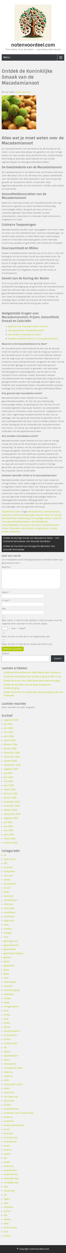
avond (7, 879)
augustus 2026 (11, 720)
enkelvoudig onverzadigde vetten (34, 518)
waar (6, 1203)
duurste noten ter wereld (48, 515)
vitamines (15, 531)
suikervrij (8, 1166)
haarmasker (10, 982)
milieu (5, 528)
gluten (7, 961)
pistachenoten (11, 1109)
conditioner (10, 912)
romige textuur (41, 528)
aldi (5, 863)
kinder (7, 1023)
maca (7, 1060)
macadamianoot (50, 525)
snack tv (8, 1150)
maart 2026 (10, 740)
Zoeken (5, 653)
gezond (7, 957)
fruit (6, 937)
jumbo (7, 1014)
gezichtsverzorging (13, 953)
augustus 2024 (11, 818)
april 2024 (9, 834)
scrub (7, 1129)
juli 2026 (8, 724)
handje (7, 998)
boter (6, 892)
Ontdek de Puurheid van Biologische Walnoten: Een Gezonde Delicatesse (29, 548)
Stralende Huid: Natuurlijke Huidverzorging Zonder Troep (32, 676)
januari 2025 (10, 797)
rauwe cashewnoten (14, 1125)
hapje (7, 1002)
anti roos (8, 875)
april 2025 (9, 785)
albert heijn (10, 859)
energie (7, 933)
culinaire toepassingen (23, 515)
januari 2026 (10, 748)
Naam (6, 592)
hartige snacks (11, 1006)
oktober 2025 (10, 761)
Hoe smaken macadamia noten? (24, 334)
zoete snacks (10, 1227)
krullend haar (10, 1043)
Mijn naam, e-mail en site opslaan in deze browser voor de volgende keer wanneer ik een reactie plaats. (32, 622)
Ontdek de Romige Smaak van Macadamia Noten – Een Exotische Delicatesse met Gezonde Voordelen (31, 540)
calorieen (8, 896)
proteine (8, 1117)
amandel (8, 867)
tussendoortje (11, 1174)
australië (6, 515)
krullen (7, 1039)
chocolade (9, 908)
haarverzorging (11, 990)
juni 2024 (8, 826)
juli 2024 (8, 822)
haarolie (8, 986)
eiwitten (8, 929)
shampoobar (10, 1141)
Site (4, 608)
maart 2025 (10, 789)
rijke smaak (27, 528)
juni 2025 (8, 777)
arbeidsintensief (51, 511)
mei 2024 (8, 830)
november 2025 (12, 756)
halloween (9, 994)
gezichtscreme (11, 945)
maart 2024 (10, 838)
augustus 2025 (11, 769)
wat (5, 1215)
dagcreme (9, 920)
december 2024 (12, 802)
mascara (8, 1076)
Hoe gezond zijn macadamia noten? (26, 330)
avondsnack (10, 884)
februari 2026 (10, 744)
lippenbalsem (11, 1055)
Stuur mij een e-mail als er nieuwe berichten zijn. (27, 644)
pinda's (7, 1105)
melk (6, 1080)
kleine (7, 1027)
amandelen (9, 871)
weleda (7, 1219)
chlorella (8, 904)
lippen (7, 1051)
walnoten (8, 1207)
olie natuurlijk (11, 1096)
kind (6, 1019)
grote (6, 974)
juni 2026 (8, 728)
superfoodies (10, 1170)
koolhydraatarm (12, 1031)
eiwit (6, 924)
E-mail (6, 600)
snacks (7, 1154)
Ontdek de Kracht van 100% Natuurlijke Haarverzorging (32, 680)
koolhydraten (10, 1035)
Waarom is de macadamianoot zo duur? (28, 326)
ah (5, 855)
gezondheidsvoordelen (18, 521)
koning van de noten (30, 525)
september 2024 (12, 814)
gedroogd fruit (11, 941)
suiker (7, 1162)
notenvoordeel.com (33, 45)
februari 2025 (10, 793)
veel (6, 1186)
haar (6, 978)
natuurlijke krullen (13, 1084)
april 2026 (9, 736)
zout (6, 1231)
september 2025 (12, 765)
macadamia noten (11, 511)
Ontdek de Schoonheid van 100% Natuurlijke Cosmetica (32, 672)
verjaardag (9, 1190)
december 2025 (12, 752)
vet (5, 1195)
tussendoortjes (11, 1178)
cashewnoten (10, 900)
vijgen (7, 1199)
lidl (5, 1047)
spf (5, 1158)
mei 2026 (8, 732)
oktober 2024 (10, 810)
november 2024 (12, 806)
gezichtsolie (10, 949)
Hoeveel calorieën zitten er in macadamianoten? (33, 338)
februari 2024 (10, 842)
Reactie (6, 567)
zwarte (7, 1236)
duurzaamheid (9, 518)
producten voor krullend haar (19, 1113)
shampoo (8, 1133)
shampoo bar (10, 1137)
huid (6, 1010)
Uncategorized (11, 1182)
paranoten (9, 1100)
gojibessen (9, 965)
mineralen (14, 528)
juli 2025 (8, 773)
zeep (6, 1223)
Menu (6, 57)
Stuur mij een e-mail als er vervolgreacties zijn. (26, 636)
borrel (7, 888)
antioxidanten (35, 511)
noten (7, 1088)
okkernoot (9, 1092)
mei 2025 (8, 781)
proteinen (9, 1121)
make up (8, 1072)
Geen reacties (23, 92)
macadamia (10, 1064)
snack (7, 1145)
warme (7, 1211)
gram (6, 969)
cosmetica (9, 916)
